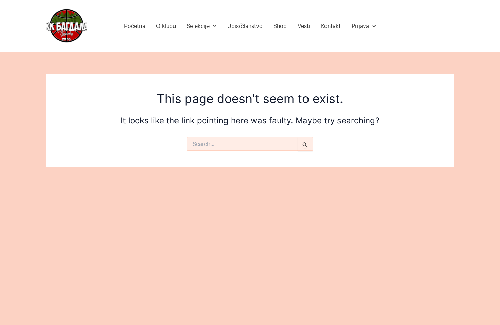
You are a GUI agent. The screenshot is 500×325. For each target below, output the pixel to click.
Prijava (360, 25)
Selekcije (198, 25)
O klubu (166, 25)
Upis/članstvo (245, 25)
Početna (134, 25)
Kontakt (331, 25)
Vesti (304, 25)
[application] (213, 25)
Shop (280, 25)
